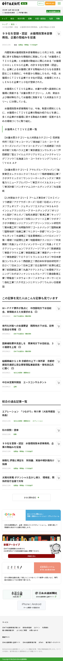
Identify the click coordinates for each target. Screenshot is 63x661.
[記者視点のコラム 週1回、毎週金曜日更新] (31, 567)
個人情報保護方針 (8, 630)
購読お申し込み (50, 3)
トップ (4, 18)
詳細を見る (32, 556)
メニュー (59, 3)
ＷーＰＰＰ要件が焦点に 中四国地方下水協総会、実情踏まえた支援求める (26, 309)
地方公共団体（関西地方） (22, 372)
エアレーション (38, 421)
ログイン (41, 3)
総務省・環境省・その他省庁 (28, 45)
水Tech (41, 642)
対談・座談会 (40, 18)
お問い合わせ (33, 630)
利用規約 (45, 627)
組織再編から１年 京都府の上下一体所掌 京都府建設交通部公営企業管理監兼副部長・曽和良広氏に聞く (28, 364)
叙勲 (15, 434)
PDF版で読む (23, 12)
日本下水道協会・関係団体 (22, 316)
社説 (51, 18)
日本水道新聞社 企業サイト (11, 642)
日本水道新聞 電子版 (29, 642)
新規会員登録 (27, 627)
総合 (12, 18)
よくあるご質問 (22, 630)
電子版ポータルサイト (53, 642)
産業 (30, 18)
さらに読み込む (30, 497)
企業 (15, 386)
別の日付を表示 (10, 12)
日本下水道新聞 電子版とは (11, 627)
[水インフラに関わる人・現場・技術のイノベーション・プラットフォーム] (31, 515)
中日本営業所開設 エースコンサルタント (24, 382)
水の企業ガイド (54, 11)
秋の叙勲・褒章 (10, 430)
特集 (58, 18)
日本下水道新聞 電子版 (14, 3)
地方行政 (21, 18)
